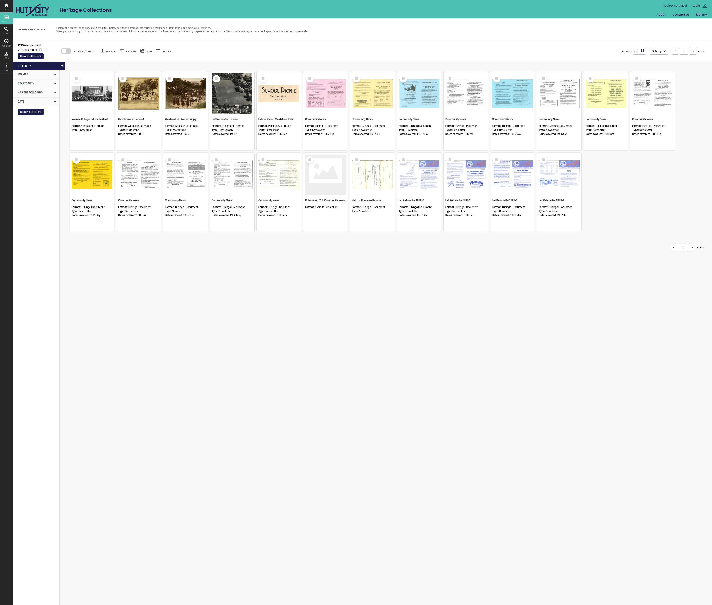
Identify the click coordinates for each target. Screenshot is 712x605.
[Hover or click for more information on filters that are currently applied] (40, 50)
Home (6, 9)
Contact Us (681, 14)
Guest (683, 6)
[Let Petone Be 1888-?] (419, 174)
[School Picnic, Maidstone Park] (278, 93)
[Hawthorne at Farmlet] (138, 93)
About (661, 14)
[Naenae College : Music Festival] (92, 93)
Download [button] (108, 51)
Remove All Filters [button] (30, 56)
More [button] (6, 70)
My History (6, 46)
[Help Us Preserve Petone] (372, 174)
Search (6, 33)
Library (701, 14)
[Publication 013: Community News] (325, 174)
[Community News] (325, 93)
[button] (128, 51)
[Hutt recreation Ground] (232, 93)
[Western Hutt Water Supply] (185, 93)
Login (6, 58)
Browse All (6, 21)
